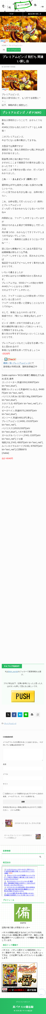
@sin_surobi (13, 671)
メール (5, 774)
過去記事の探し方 (34, 14)
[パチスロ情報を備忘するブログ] (23, 8)
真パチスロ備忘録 (23, 1007)
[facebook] (14, 714)
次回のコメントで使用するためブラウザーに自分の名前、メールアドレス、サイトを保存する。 (23, 795)
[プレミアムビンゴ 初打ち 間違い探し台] (20, 714)
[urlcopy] (37, 714)
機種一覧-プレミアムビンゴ (16, 363)
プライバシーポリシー (23, 1002)
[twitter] (8, 714)
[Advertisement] (23, 560)
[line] (26, 714)
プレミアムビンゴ (10, 723)
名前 (4, 764)
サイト (5, 784)
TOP (11, 14)
